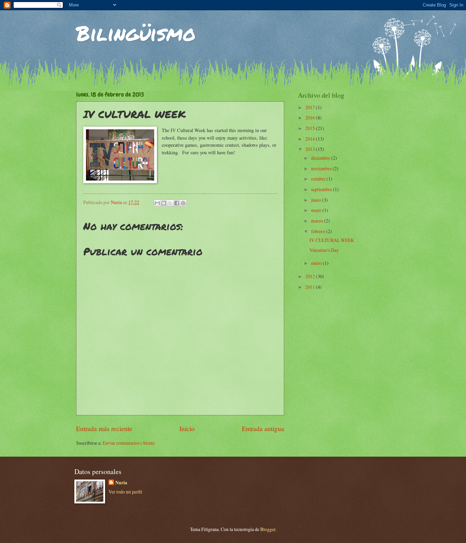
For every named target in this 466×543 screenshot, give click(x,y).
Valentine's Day (324, 250)
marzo (317, 220)
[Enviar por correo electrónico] (157, 203)
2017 (310, 107)
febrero (318, 231)
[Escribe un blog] (163, 203)
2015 (310, 128)
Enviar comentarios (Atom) (129, 443)
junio (316, 200)
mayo (316, 210)
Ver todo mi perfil (125, 491)
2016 (310, 117)
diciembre (321, 158)
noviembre (322, 168)
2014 (310, 138)
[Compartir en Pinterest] (183, 203)
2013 (310, 149)
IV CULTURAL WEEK (331, 240)
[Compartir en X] (170, 203)
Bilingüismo (136, 32)
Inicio (187, 428)
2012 (310, 276)
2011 (310, 287)
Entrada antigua (263, 428)
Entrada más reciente (104, 428)
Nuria (121, 483)
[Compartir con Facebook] (176, 203)
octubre (318, 178)
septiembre (322, 189)
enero (317, 263)
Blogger (267, 529)
